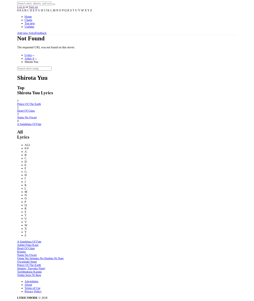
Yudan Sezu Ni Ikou (29, 275)
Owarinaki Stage (27, 261)
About (28, 284)
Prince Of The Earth (29, 104)
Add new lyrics (26, 33)
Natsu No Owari (27, 117)
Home (28, 16)
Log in (21, 7)
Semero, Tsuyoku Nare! (31, 268)
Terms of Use (32, 288)
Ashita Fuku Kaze (27, 245)
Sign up (33, 7)
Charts (28, 20)
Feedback (40, 33)
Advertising (31, 281)
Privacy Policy (33, 291)
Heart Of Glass (26, 110)
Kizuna (21, 251)
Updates (29, 26)
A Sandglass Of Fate (29, 124)
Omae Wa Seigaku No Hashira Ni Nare (40, 258)
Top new (30, 23)
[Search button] (53, 4)
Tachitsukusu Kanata (29, 271)
